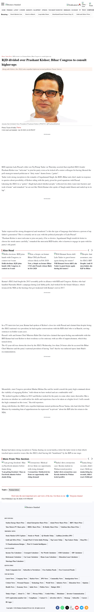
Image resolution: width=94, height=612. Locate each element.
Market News (34, 578)
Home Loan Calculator (49, 557)
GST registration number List (16, 598)
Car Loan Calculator (31, 557)
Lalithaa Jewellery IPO (64, 535)
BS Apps (9, 602)
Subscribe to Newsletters (31, 570)
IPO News (44, 578)
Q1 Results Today (48, 535)
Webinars (67, 10)
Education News (74, 583)
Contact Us (43, 598)
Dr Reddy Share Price (50, 527)
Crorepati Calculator (31, 553)
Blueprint (37, 10)
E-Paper (22, 10)
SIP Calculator (77, 553)
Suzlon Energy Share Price (15, 523)
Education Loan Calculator (68, 557)
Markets (29, 10)
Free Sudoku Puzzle (49, 570)
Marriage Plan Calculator (15, 561)
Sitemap (67, 598)
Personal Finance (23, 583)
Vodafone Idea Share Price (70, 527)
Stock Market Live (16, 14)
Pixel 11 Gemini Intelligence (36, 544)
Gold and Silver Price (83, 14)
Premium (9, 10)
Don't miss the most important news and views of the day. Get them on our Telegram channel (47, 496)
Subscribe (75, 598)
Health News (10, 587)
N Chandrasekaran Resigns (15, 544)
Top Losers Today (56, 540)
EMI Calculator (63, 553)
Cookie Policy (50, 593)
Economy (75, 10)
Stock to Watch (30, 14)
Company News (21, 578)
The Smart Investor (55, 10)
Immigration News (71, 578)
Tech (84, 10)
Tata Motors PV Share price (15, 527)
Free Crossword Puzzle (67, 570)
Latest (16, 10)
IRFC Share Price (76, 523)
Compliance (33, 598)
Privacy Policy (38, 593)
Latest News (10, 578)
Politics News (44, 587)
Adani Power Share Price (59, 523)
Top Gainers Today (71, 540)
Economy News (22, 587)
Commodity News (56, 578)
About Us (21, 593)
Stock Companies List (13, 570)
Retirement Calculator (13, 557)
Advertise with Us (56, 598)
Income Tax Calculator (14, 553)
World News (50, 583)
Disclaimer (60, 593)
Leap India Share (43, 14)
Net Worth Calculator (48, 553)
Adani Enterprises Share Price (37, 523)
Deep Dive (83, 540)
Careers (84, 598)
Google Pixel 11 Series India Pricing (35, 540)
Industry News (62, 583)
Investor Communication (75, 593)
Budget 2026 (55, 587)
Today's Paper (10, 593)
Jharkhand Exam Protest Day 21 (62, 14)
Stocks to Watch (33, 535)
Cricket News (10, 583)
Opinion (44, 10)
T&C (28, 593)
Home (4, 10)
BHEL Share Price (34, 527)
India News (9, 56)
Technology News (37, 583)
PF (80, 10)
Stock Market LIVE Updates (16, 535)
